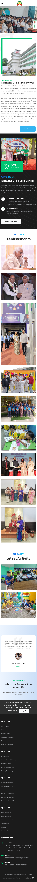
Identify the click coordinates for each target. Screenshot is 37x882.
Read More (28, 129)
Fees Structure (6, 816)
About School (5, 726)
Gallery (3, 827)
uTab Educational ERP (26, 878)
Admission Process (7, 797)
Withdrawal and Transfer (9, 820)
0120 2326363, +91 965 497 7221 (16, 865)
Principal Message (7, 741)
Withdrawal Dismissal (8, 786)
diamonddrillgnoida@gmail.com (17, 858)
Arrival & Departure (7, 767)
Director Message (7, 744)
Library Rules (5, 756)
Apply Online (5, 824)
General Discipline (7, 783)
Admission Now (11, 221)
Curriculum (4, 790)
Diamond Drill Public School (23, 248)
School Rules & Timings (9, 760)
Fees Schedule (6, 813)
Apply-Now (24, 711)
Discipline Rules (6, 763)
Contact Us (5, 831)
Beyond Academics (7, 794)
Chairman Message (7, 737)
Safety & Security (7, 771)
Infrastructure (6, 733)
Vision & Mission (6, 730)
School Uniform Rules (8, 801)
